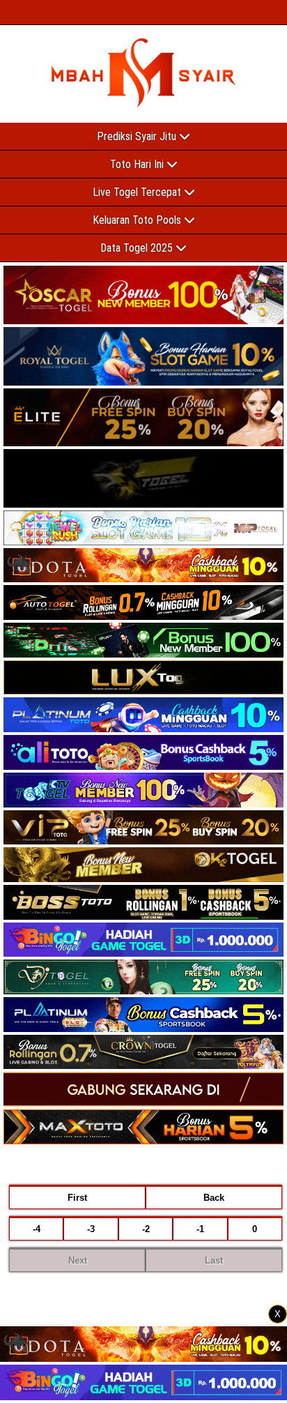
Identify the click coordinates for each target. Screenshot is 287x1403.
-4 (36, 1229)
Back (213, 1197)
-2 (146, 1229)
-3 (91, 1229)
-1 (200, 1229)
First (77, 1197)
